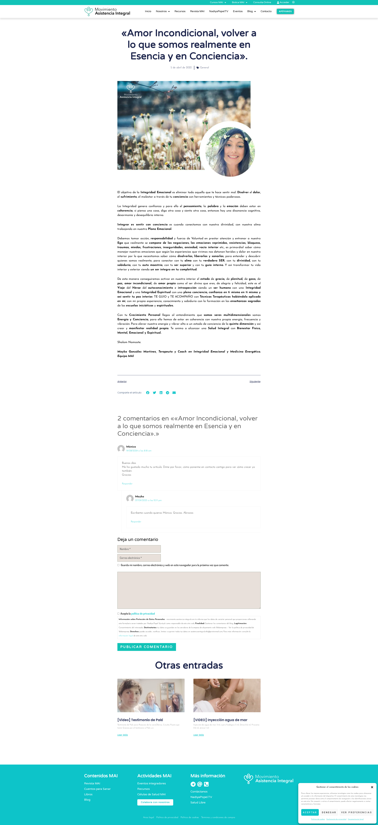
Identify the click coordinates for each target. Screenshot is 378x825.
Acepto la (137, 613)
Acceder (284, 2)
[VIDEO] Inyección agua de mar (220, 720)
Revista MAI (197, 11)
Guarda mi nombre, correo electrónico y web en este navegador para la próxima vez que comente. (175, 565)
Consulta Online (262, 2)
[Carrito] (293, 2)
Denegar (329, 812)
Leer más (122, 735)
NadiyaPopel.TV (218, 11)
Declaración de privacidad (336, 819)
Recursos (180, 11)
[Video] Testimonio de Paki (140, 720)
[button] (372, 787)
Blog (250, 11)
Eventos (238, 11)
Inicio (148, 11)
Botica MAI (238, 2)
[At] (199, 784)
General (204, 67)
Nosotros (161, 11)
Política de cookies (318, 819)
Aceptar (310, 812)
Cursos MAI (216, 2)
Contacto (266, 11)
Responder (127, 484)
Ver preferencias (356, 812)
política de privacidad (143, 613)
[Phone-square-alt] (206, 784)
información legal (126, 636)
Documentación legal (356, 819)
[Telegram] (193, 784)
